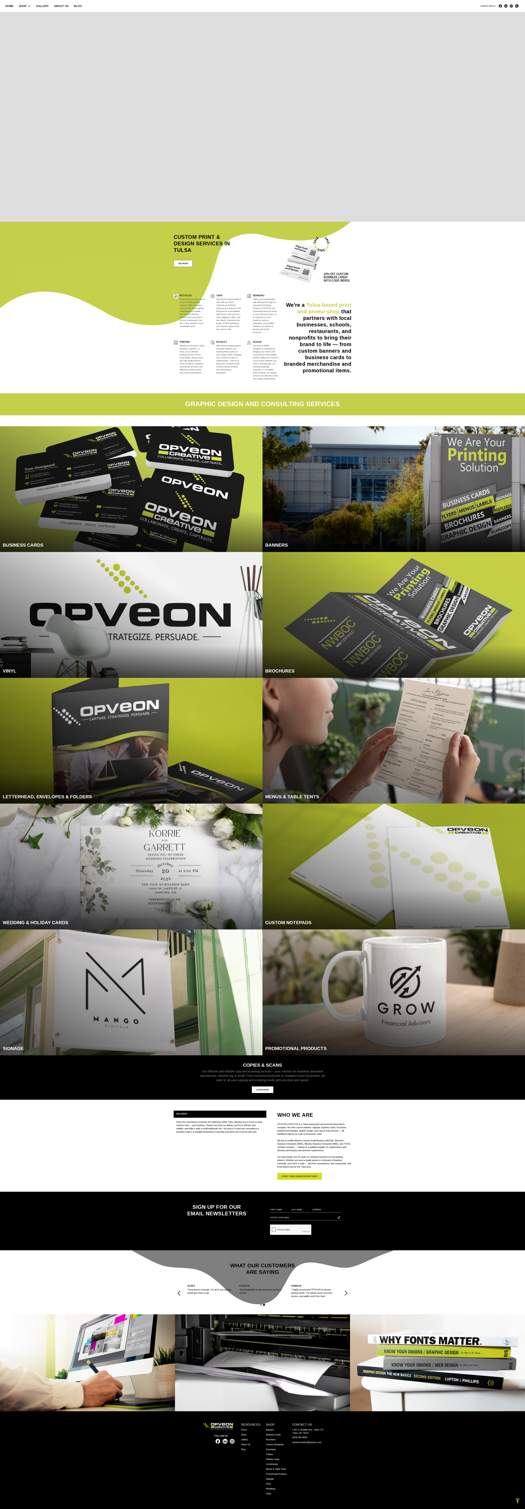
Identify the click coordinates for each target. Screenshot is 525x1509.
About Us (245, 1444)
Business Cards (273, 1435)
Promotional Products (276, 1474)
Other (268, 1493)
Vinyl (268, 1484)
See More (183, 263)
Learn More (262, 1090)
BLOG (78, 6)
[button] (24, 6)
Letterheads (272, 1464)
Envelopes (271, 1449)
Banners (270, 1430)
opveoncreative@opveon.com (306, 1442)
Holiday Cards (272, 1459)
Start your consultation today (262, 153)
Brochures (271, 1439)
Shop (243, 1435)
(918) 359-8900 (299, 1437)
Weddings (270, 1489)
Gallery (42, 6)
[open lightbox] (87, 1362)
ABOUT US (61, 6)
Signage (270, 1479)
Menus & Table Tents (276, 1469)
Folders (269, 1454)
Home (9, 6)
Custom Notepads (275, 1444)
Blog (243, 1449)
